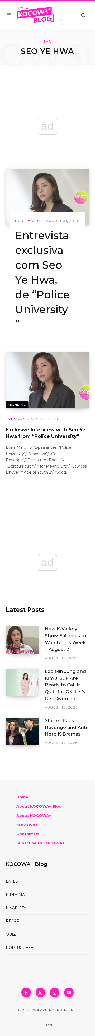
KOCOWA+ (26, 824)
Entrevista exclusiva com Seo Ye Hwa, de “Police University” (42, 280)
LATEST (13, 881)
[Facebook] (26, 992)
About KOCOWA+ (33, 815)
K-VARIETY (16, 907)
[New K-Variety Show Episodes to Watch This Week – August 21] (25, 643)
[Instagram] (54, 992)
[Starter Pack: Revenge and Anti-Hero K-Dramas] (25, 731)
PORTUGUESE (19, 947)
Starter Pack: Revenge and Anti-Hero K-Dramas (67, 727)
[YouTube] (69, 992)
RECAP (13, 921)
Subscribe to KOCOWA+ (40, 843)
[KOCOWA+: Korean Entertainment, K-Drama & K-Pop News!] (35, 15)
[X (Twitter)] (40, 992)
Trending (17, 404)
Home (22, 797)
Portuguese (28, 221)
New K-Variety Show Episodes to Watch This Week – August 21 (65, 639)
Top (49, 1025)
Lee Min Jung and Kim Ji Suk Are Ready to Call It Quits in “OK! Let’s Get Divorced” (65, 685)
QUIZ (11, 934)
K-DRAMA (15, 894)
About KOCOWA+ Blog (38, 806)
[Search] (81, 15)
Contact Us (27, 833)
